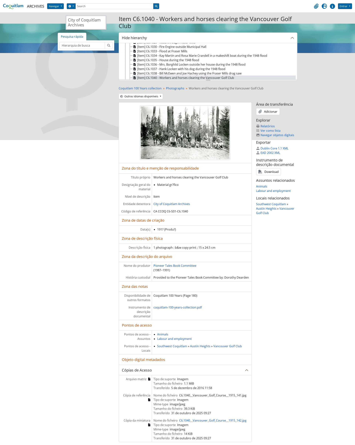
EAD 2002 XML (270, 153)
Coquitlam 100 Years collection (140, 88)
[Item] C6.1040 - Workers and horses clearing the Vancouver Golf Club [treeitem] (185, 78)
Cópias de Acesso (137, 370)
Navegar (54, 6)
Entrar (344, 6)
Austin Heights (200, 346)
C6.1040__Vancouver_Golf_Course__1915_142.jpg (212, 420)
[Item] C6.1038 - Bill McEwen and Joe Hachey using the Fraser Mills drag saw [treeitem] (189, 73)
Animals (162, 334)
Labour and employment (174, 339)
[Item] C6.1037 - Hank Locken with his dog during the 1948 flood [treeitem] (181, 69)
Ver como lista (270, 131)
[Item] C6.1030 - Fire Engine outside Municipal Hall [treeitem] (171, 47)
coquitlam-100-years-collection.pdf (177, 307)
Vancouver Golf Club (227, 346)
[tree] (208, 61)
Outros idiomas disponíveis (141, 96)
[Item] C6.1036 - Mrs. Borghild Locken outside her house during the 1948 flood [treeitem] (191, 64)
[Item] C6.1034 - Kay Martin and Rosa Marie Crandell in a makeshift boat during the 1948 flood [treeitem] (202, 56)
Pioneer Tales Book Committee (174, 266)
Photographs (175, 88)
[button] (316, 6)
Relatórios (268, 126)
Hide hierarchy (134, 37)
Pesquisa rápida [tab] (72, 37)
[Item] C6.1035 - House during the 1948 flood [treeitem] (168, 60)
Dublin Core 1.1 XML (274, 148)
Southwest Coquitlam (172, 346)
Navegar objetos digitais (277, 135)
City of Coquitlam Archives (171, 204)
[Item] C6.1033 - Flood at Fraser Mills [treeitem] (162, 51)
